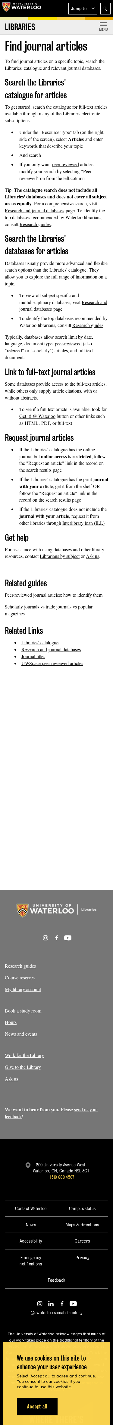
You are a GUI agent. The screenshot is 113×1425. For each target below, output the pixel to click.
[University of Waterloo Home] (21, 8)
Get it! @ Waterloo (37, 416)
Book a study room (23, 1010)
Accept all (37, 1406)
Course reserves (20, 977)
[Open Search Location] (105, 8)
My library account (23, 989)
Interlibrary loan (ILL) (83, 523)
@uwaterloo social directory (57, 1312)
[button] (83, 8)
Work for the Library (24, 1055)
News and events (21, 1034)
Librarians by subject (60, 556)
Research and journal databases (34, 210)
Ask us (92, 556)
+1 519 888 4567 (60, 1177)
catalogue (62, 107)
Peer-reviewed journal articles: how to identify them (53, 595)
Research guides (35, 224)
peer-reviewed (65, 164)
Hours (11, 1022)
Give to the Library (23, 1067)
